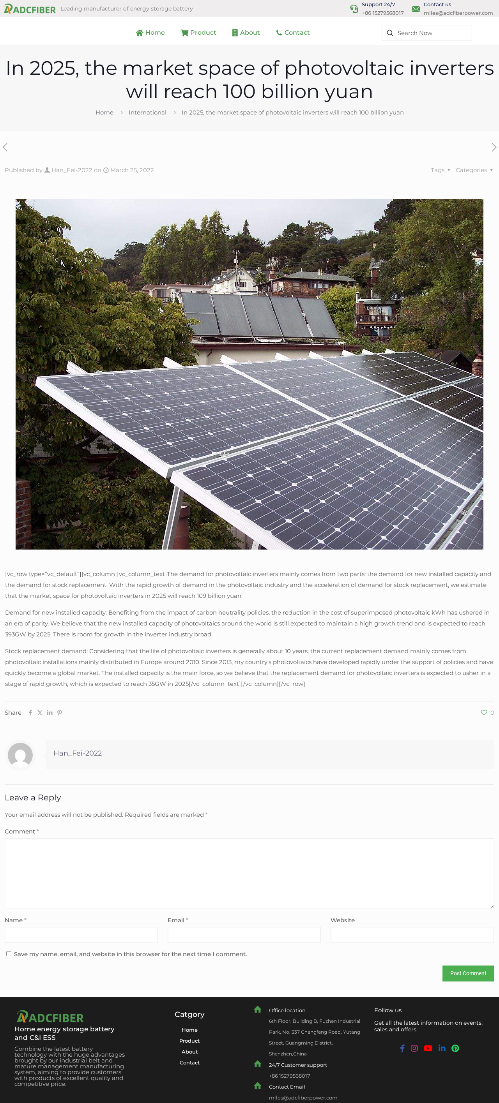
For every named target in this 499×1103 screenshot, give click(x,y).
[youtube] (428, 1048)
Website (343, 920)
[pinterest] (455, 1048)
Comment (22, 831)
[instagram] (414, 1048)
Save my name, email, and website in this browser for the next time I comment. (130, 954)
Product (189, 1041)
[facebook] (402, 1048)
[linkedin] (442, 1048)
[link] (49, 1016)
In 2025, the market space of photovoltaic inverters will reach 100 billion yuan (293, 112)
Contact (190, 1062)
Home (104, 112)
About (190, 1051)
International (147, 112)
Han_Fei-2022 (71, 170)
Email (178, 920)
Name (16, 920)
